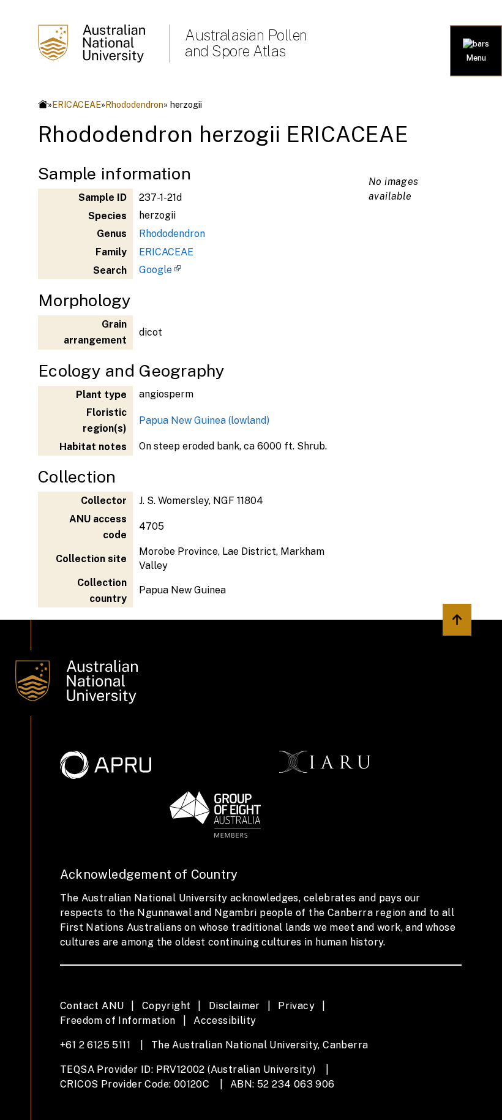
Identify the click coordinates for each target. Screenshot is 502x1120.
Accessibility (224, 1020)
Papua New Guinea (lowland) (204, 420)
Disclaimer (234, 1006)
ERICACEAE (76, 104)
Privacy (296, 1006)
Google (155, 270)
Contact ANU (92, 1006)
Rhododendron (134, 104)
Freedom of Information (118, 1020)
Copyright (166, 1006)
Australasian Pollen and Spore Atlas (246, 42)
